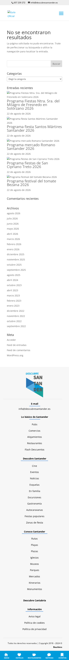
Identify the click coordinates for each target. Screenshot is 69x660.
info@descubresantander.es (34, 408)
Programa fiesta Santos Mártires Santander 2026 (34, 128)
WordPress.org (15, 355)
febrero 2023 (14, 300)
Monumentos (34, 589)
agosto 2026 (13, 213)
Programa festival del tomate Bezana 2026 (31, 182)
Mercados (34, 576)
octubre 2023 (14, 285)
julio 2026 (12, 218)
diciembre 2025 (15, 254)
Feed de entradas (16, 345)
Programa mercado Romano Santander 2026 (31, 146)
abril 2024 (12, 280)
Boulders (57, 647)
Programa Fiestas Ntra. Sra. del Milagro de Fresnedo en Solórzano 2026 (33, 104)
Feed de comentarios (18, 350)
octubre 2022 (14, 321)
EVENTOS (62, 658)
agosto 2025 (13, 275)
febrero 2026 (14, 244)
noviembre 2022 (16, 316)
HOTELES (19, 658)
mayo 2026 (13, 228)
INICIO (6, 658)
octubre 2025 (14, 264)
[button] (61, 13)
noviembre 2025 (16, 259)
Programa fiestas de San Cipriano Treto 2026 (27, 164)
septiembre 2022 (16, 326)
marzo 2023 (13, 295)
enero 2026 (13, 249)
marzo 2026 (13, 239)
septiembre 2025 (16, 269)
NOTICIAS (49, 658)
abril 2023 (12, 290)
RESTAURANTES (34, 658)
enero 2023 (13, 305)
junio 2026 (13, 223)
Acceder (11, 339)
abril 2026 (12, 233)
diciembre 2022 (15, 310)
